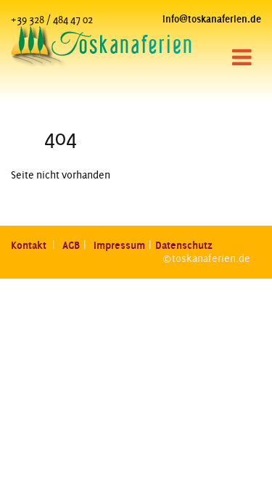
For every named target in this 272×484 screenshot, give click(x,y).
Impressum (119, 245)
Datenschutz (184, 245)
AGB (71, 245)
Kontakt (30, 245)
